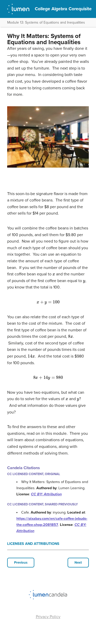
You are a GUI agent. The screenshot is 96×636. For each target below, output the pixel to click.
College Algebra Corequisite (63, 9)
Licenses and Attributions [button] (33, 544)
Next (78, 563)
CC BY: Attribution (46, 494)
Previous (20, 563)
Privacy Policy (48, 616)
